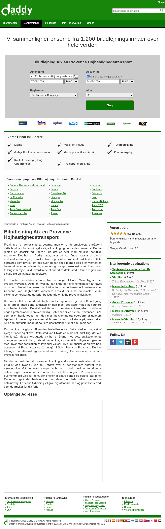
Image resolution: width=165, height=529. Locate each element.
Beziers (14, 189)
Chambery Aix (58, 193)
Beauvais (56, 185)
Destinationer (31, 23)
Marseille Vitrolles (123, 319)
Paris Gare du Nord (20, 209)
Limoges (55, 197)
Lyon (94, 197)
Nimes (54, 205)
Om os (161, 2)
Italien (9, 507)
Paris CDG (97, 205)
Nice (12, 205)
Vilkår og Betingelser (134, 510)
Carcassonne (17, 193)
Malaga (49, 510)
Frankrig (11, 504)
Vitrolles (117, 277)
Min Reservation (71, 23)
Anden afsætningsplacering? (106, 76)
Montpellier (57, 201)
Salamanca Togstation (95, 508)
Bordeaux (97, 189)
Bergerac (97, 185)
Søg (110, 105)
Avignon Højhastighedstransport (27, 185)
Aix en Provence (122, 302)
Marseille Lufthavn (123, 286)
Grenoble (97, 193)
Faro (48, 507)
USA (9, 510)
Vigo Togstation (92, 511)
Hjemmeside (10, 23)
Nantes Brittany (100, 201)
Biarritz (54, 189)
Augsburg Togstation (95, 505)
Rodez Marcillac (18, 213)
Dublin (49, 504)
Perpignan (97, 209)
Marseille (15, 201)
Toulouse (97, 213)
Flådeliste (50, 23)
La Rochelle (16, 197)
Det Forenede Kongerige (19, 501)
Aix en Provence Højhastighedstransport (94, 501)
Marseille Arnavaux (124, 310)
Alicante (50, 501)
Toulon (54, 213)
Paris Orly (56, 209)
